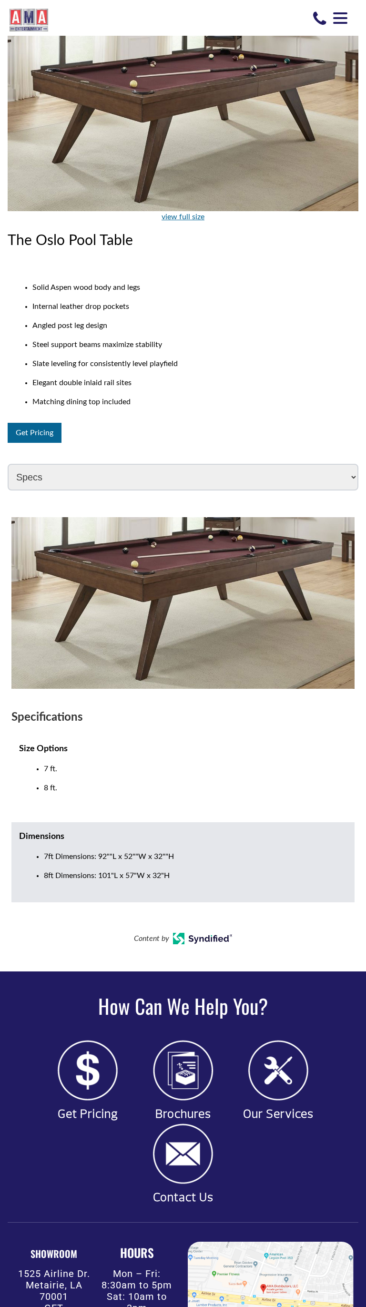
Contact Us (183, 1197)
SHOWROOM (53, 1253)
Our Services (278, 1114)
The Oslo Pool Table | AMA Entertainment (29, 19)
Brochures (183, 1114)
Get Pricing (34, 433)
